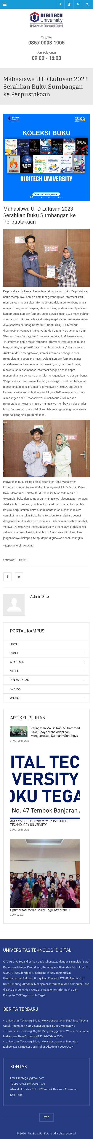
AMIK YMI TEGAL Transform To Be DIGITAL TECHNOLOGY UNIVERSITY (39, 823)
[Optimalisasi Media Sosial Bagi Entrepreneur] (45, 873)
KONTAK (15, 688)
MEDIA (14, 671)
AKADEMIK (17, 662)
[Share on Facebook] (7, 576)
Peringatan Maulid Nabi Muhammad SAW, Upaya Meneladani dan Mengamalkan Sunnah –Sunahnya (55, 731)
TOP (46, 1117)
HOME (14, 644)
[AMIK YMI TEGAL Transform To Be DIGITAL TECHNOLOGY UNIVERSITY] (45, 784)
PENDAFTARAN (19, 679)
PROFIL (14, 653)
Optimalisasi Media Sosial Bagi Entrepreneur (40, 910)
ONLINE (14, 697)
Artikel (23, 560)
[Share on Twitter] (19, 576)
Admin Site (39, 596)
